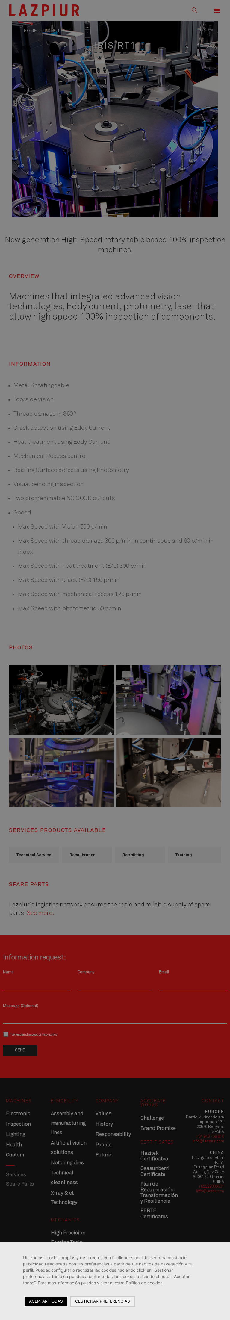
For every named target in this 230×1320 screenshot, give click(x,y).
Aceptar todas (46, 1301)
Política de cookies (144, 1282)
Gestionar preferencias (102, 1301)
